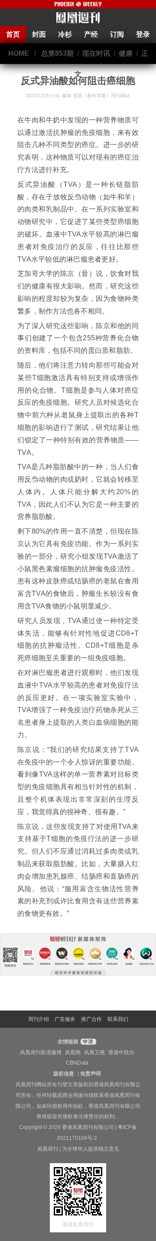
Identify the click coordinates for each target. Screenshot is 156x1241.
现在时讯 (96, 53)
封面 (39, 34)
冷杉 (65, 34)
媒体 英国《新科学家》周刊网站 (96, 95)
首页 (13, 34)
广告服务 (65, 1019)
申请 (87, 1042)
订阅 (117, 34)
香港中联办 (121, 1052)
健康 (126, 53)
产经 (91, 34)
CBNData (77, 1063)
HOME (18, 53)
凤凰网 (73, 1052)
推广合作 (91, 1019)
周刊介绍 (38, 1019)
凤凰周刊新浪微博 (41, 1052)
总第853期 (57, 53)
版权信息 (63, 1074)
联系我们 (117, 1019)
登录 (143, 34)
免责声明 (90, 1074)
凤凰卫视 (94, 1052)
